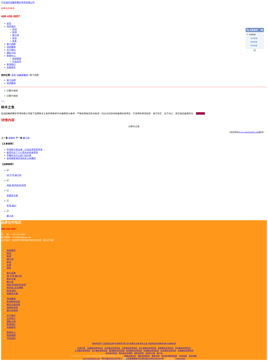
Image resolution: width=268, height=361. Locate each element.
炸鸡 (14, 29)
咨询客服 (254, 38)
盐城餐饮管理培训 (95, 348)
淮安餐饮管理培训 (112, 348)
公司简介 (11, 318)
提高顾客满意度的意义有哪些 (21, 158)
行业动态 (16, 61)
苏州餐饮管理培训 (183, 348)
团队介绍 (11, 53)
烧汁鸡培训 (12, 310)
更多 (14, 41)
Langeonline (180, 359)
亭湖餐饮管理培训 (151, 351)
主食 (9, 265)
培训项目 (11, 26)
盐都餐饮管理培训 (185, 351)
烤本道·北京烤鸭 (15, 287)
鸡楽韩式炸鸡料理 (156, 343)
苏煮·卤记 (11, 290)
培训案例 (11, 47)
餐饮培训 (156, 356)
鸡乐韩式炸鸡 (111, 353)
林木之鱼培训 (13, 304)
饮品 (14, 38)
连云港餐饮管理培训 (147, 348)
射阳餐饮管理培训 (134, 351)
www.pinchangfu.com (249, 132)
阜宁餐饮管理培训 (99, 351)
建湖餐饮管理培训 (117, 351)
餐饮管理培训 (144, 356)
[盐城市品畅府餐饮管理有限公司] (18, 2)
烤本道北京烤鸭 (125, 353)
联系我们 (11, 64)
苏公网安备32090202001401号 (151, 359)
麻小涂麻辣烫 (170, 343)
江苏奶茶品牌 (108, 343)
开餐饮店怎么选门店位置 (19, 155)
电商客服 (254, 42)
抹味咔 (11, 138)
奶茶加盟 (193, 356)
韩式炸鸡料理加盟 (169, 356)
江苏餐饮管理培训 (129, 348)
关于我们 (11, 50)
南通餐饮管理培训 (166, 348)
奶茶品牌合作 (130, 356)
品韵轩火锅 (150, 353)
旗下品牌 (11, 44)
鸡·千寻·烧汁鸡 (14, 276)
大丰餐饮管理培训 (82, 351)
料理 (14, 32)
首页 (9, 23)
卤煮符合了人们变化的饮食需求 (22, 152)
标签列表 (81, 348)
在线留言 (11, 67)
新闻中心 (11, 55)
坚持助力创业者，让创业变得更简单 (24, 149)
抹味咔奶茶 (97, 343)
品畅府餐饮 (22, 75)
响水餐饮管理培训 (168, 351)
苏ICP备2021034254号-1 (112, 359)
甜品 (9, 268)
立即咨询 (200, 113)
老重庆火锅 (12, 293)
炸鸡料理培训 (13, 301)
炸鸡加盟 (183, 356)
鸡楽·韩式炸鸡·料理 (16, 285)
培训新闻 (16, 58)
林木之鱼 (11, 279)
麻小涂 (26, 138)
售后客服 (254, 46)
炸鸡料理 (118, 343)
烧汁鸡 (15, 35)
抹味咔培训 (12, 307)
